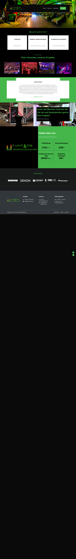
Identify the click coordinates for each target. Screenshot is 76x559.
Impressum (67, 212)
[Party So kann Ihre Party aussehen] (33, 68)
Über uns (49, 8)
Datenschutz (56, 212)
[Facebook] (73, 252)
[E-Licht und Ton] (16, 8)
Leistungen (55, 8)
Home (44, 8)
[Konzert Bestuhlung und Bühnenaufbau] (15, 68)
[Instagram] (73, 255)
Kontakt (63, 8)
